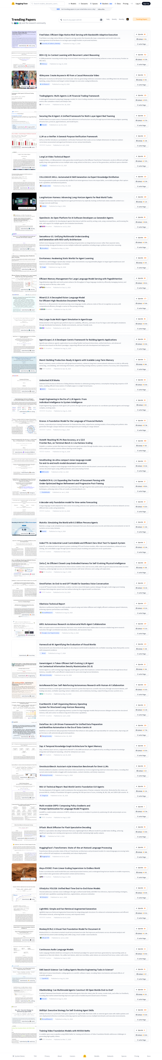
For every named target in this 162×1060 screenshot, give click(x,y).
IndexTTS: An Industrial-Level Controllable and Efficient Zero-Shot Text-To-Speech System (82, 543)
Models (73, 3)
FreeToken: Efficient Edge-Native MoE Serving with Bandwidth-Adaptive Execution (78, 34)
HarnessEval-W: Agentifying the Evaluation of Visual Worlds (67, 644)
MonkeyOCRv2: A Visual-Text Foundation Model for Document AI (70, 929)
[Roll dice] (101, 19)
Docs (119, 3)
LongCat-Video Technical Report (54, 156)
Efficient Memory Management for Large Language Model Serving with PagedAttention (80, 278)
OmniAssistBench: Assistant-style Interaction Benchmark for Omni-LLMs (73, 766)
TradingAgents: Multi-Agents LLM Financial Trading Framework (69, 95)
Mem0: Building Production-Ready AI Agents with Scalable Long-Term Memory (76, 360)
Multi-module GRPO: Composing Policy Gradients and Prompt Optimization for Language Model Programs (64, 807)
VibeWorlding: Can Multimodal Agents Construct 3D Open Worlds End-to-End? (76, 990)
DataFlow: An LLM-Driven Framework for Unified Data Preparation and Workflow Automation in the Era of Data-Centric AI (71, 726)
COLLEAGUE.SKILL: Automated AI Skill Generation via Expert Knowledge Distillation (79, 177)
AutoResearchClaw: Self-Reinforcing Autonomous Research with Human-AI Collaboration (81, 685)
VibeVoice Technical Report (52, 603)
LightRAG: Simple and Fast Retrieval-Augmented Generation (68, 908)
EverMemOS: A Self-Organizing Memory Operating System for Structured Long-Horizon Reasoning (63, 705)
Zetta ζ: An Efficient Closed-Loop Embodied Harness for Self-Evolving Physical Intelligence (82, 563)
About (60, 1056)
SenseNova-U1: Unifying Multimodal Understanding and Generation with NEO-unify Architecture (64, 238)
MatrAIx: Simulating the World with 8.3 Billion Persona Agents (68, 522)
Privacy (47, 1056)
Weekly (114, 19)
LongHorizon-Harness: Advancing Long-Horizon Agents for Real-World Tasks (75, 197)
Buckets (107, 3)
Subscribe (101, 9)
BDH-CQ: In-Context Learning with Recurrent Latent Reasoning (69, 55)
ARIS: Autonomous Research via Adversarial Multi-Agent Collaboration (72, 624)
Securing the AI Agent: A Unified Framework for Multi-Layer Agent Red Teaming (77, 116)
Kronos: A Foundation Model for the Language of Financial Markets (71, 421)
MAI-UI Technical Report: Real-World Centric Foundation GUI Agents (71, 786)
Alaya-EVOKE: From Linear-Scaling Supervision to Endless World (69, 868)
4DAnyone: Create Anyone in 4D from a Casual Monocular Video (69, 75)
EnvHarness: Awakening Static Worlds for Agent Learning (66, 258)
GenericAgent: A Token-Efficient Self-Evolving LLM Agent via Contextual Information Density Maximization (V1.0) (66, 665)
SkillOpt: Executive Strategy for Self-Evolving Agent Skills (66, 1010)
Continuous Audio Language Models (56, 949)
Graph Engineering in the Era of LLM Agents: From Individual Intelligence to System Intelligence (63, 401)
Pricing (125, 3)
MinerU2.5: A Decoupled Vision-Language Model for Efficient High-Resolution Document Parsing (62, 299)
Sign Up (146, 3)
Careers (72, 1056)
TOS (35, 1056)
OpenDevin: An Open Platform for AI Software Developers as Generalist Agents (76, 217)
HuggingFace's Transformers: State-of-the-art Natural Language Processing (75, 847)
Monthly (121, 19)
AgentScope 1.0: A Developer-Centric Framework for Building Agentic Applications (78, 339)
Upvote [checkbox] (141, 34)
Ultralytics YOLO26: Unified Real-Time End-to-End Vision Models (69, 888)
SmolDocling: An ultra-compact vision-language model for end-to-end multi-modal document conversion (65, 461)
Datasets (84, 3)
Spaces (95, 3)
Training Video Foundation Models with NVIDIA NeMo (64, 1030)
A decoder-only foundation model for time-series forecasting (68, 502)
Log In (138, 3)
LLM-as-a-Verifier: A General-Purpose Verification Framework (68, 136)
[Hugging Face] (84, 1056)
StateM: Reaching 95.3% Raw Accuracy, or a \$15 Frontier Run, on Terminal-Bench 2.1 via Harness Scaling (66, 441)
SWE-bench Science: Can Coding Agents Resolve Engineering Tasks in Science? (76, 969)
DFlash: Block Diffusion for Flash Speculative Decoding (65, 827)
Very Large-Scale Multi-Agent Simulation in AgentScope (65, 319)
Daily (108, 19)
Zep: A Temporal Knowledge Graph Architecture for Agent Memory (70, 746)
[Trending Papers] (127, 19)
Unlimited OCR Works (49, 380)
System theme (20, 1056)
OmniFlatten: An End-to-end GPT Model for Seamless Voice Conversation (74, 583)
